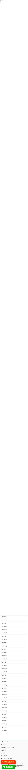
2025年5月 (4, 665)
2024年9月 (4, 691)
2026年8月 (4, 616)
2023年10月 (5, 727)
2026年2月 (4, 636)
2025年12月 (5, 642)
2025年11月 (4, 646)
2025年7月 (4, 659)
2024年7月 (4, 698)
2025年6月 (4, 662)
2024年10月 (5, 688)
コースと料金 (4, 741)
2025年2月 (4, 675)
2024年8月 (4, 694)
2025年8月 (4, 655)
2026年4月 (4, 629)
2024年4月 (4, 707)
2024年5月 (4, 704)
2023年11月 (4, 724)
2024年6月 (4, 701)
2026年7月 (4, 620)
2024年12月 (5, 681)
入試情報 (3, 750)
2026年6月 (4, 623)
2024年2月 (4, 714)
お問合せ (3, 744)
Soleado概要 (4, 755)
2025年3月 (4, 672)
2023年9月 (4, 730)
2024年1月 (4, 717)
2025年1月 (4, 678)
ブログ (2, 753)
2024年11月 (4, 685)
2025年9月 (4, 652)
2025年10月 (5, 649)
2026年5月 (4, 626)
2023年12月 (5, 720)
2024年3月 (4, 711)
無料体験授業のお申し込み (7, 747)
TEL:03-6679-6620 (7, 758)
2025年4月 (4, 668)
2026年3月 (4, 633)
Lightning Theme (18, 765)
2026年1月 (4, 639)
